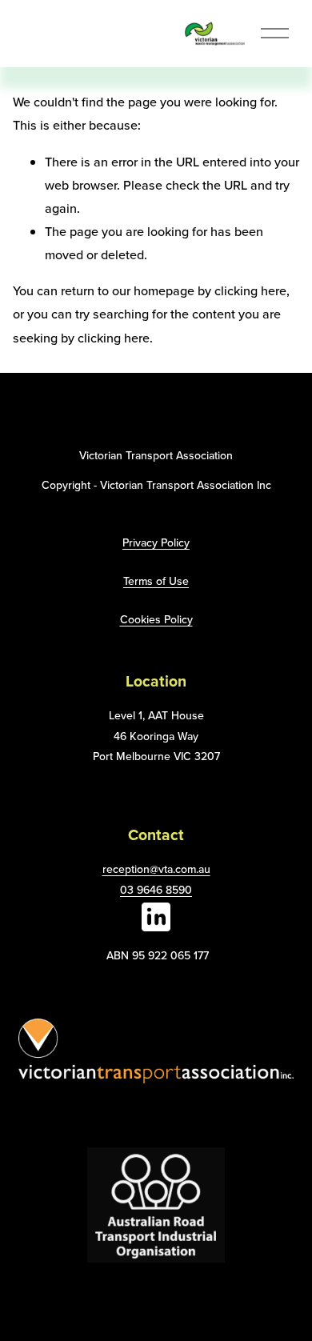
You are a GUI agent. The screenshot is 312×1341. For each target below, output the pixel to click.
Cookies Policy (156, 619)
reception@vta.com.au (156, 869)
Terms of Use (156, 581)
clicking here (250, 290)
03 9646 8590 (156, 890)
